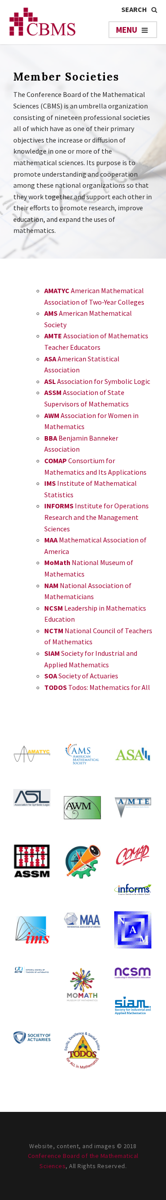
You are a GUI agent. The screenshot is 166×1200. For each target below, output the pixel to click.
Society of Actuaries (81, 675)
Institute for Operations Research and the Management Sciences (96, 517)
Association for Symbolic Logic (97, 381)
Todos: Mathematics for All (97, 687)
